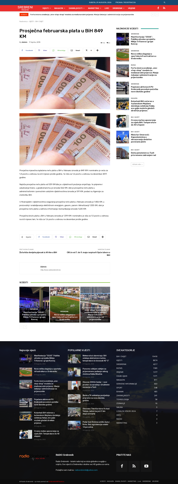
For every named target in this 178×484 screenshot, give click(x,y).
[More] (97, 50)
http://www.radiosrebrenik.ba (50, 270)
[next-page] (25, 327)
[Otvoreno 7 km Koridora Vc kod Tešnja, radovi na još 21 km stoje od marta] (74, 412)
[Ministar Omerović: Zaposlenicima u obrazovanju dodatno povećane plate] (122, 137)
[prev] (152, 14)
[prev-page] (21, 327)
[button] (165, 3)
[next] (156, 14)
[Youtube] (146, 466)
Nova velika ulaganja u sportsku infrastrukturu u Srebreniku (64, 317)
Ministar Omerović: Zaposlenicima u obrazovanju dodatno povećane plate (141, 138)
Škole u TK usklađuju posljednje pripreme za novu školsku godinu (96, 398)
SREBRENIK (34, 309)
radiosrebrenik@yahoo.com (86, 470)
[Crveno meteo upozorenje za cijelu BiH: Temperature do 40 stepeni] (122, 121)
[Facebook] (158, 8)
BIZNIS (94, 304)
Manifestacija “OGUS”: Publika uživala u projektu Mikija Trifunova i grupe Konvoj (34, 316)
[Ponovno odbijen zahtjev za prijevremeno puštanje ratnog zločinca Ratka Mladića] (74, 372)
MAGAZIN (134, 98)
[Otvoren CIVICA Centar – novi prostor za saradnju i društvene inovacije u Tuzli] (74, 385)
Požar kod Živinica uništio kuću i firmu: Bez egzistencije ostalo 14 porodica (96, 424)
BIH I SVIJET (39, 21)
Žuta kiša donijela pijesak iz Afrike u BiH (38, 252)
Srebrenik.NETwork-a (56, 481)
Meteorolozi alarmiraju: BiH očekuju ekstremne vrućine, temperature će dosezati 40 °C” (96, 358)
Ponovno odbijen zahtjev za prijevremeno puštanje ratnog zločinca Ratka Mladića (95, 371)
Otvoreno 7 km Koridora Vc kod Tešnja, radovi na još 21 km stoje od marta (96, 411)
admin (24, 42)
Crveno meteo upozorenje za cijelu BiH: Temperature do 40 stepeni (143, 122)
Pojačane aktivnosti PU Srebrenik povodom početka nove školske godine (61, 15)
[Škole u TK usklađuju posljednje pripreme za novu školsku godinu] (74, 398)
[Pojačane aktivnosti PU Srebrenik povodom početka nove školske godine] (122, 88)
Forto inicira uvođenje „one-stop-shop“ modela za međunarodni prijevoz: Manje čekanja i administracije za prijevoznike (95, 314)
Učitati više (136, 164)
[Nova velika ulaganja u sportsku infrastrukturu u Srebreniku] (65, 304)
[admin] (30, 268)
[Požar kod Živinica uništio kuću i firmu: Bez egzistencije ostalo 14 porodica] (74, 425)
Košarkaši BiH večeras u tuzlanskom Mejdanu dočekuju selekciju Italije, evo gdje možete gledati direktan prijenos (143, 106)
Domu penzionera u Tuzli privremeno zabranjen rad (143, 154)
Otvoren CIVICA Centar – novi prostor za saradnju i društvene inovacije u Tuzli (96, 384)
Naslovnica (23, 21)
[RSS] (164, 8)
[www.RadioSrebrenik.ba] (34, 457)
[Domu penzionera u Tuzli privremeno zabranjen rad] (122, 152)
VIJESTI (31, 21)
